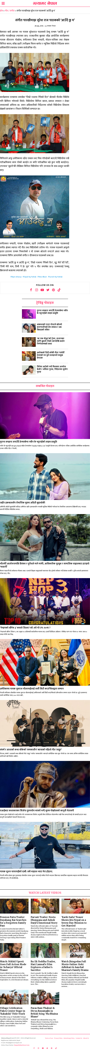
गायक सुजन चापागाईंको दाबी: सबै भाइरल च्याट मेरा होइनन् (26, 872)
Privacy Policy (58, 1038)
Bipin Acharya (17, 276)
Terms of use (49, 1038)
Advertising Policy (69, 1038)
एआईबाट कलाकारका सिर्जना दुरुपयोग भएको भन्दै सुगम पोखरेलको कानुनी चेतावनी (37, 811)
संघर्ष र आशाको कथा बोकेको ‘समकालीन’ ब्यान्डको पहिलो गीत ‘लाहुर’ (31, 750)
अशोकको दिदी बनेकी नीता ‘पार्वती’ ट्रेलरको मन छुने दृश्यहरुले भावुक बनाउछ (51, 355)
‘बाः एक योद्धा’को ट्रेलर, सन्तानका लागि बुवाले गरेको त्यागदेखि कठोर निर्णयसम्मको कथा (51, 341)
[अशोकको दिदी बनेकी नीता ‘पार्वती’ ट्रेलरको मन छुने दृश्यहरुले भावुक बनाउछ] (29, 356)
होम (1, 11)
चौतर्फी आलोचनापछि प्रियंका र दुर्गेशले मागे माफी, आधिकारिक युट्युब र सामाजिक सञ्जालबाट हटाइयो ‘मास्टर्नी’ (44, 565)
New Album (43, 276)
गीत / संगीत (10, 11)
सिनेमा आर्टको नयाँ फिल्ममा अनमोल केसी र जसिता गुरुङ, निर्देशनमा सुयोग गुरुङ (52, 369)
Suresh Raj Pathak (55, 276)
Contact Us (79, 1038)
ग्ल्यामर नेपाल (51, 26)
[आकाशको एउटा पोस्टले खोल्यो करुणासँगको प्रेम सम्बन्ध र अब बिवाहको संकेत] (29, 328)
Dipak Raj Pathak (30, 276)
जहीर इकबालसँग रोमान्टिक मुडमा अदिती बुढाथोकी (22, 503)
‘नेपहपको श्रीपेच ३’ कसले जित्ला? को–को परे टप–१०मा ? (25, 628)
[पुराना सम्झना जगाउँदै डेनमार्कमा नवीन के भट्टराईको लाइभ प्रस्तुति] (29, 314)
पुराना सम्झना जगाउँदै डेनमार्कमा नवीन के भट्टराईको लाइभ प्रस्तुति (52, 311)
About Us (86, 1038)
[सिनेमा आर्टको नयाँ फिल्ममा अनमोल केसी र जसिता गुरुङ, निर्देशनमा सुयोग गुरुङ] (29, 370)
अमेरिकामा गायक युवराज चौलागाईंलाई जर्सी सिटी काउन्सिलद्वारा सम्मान (32, 689)
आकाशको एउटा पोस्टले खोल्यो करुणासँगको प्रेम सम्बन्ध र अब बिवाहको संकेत (49, 327)
